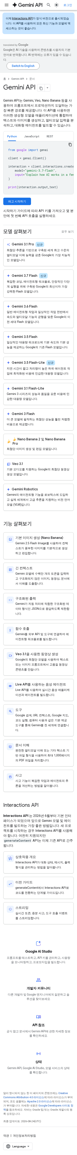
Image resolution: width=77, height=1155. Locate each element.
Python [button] (12, 136)
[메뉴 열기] (6, 5)
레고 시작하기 (17, 201)
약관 (6, 1135)
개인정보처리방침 (24, 1135)
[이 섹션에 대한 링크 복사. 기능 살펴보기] (36, 524)
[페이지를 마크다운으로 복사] (41, 87)
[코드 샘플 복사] (70, 144)
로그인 (67, 5)
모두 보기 (67, 231)
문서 (32, 78)
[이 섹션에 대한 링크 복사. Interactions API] (43, 805)
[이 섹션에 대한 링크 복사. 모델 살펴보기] (36, 232)
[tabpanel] (38, 167)
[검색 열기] (48, 4)
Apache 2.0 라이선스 (39, 1101)
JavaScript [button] (31, 136)
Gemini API (17, 78)
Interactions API (22, 18)
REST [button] (50, 136)
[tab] (12, 136)
